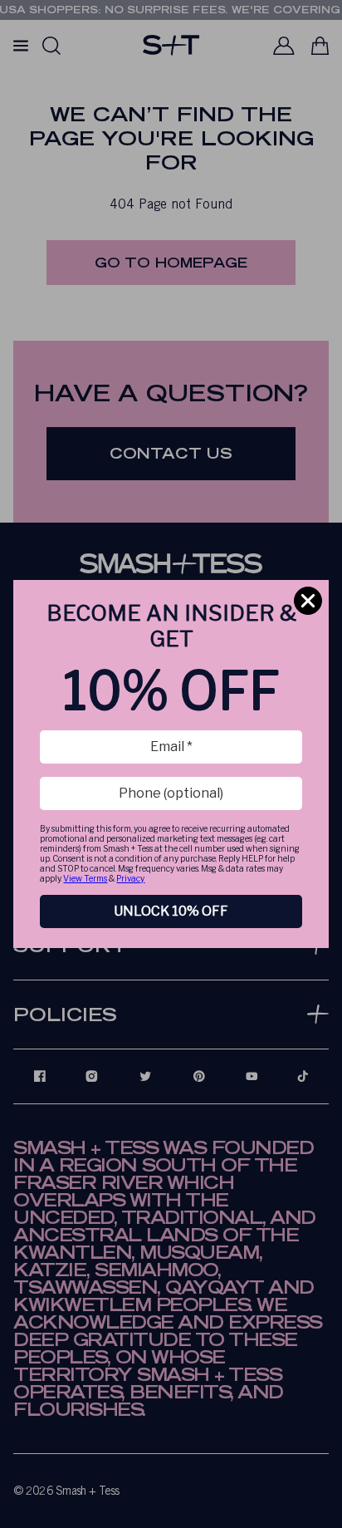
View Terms (85, 878)
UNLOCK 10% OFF (171, 911)
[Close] (308, 601)
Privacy (130, 878)
